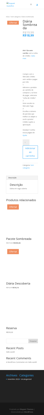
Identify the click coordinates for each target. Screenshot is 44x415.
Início (8, 17)
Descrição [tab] (12, 178)
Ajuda (25, 135)
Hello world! (10, 352)
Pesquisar (33, 341)
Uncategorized (26, 379)
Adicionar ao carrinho (30, 152)
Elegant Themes (26, 409)
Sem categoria (15, 17)
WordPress (28, 412)
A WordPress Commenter (15, 362)
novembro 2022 (13, 379)
